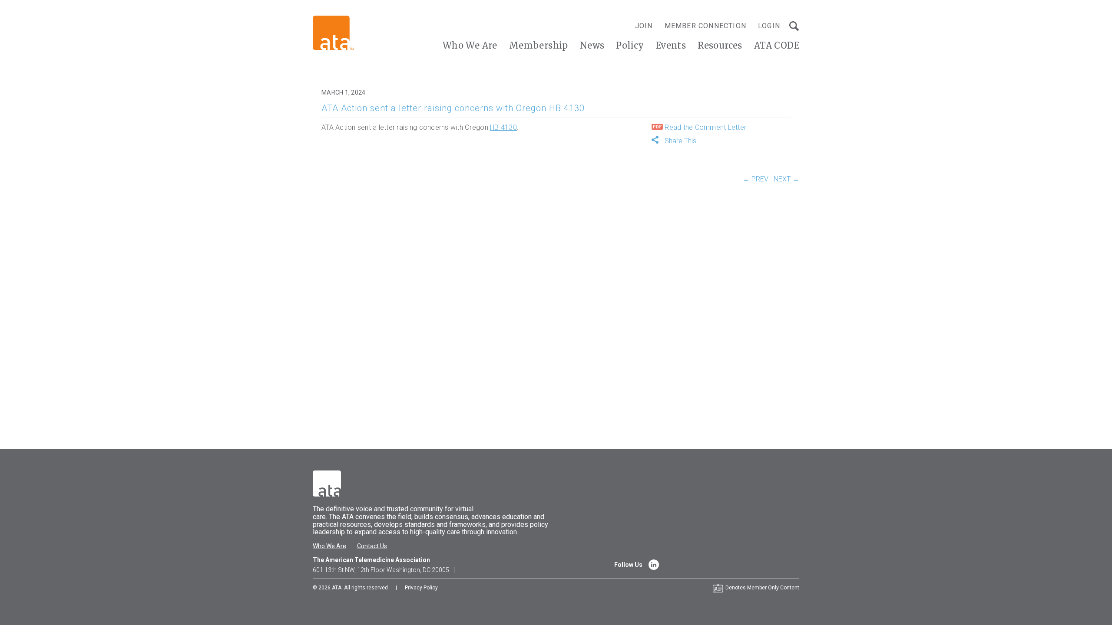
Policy (630, 45)
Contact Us (372, 546)
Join (644, 26)
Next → (786, 179)
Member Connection (705, 26)
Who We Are (470, 45)
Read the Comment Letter (704, 127)
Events (671, 45)
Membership (538, 45)
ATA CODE (776, 45)
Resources (720, 45)
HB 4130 (503, 127)
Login (769, 26)
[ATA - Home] (333, 32)
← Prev (755, 179)
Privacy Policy (421, 588)
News (592, 45)
